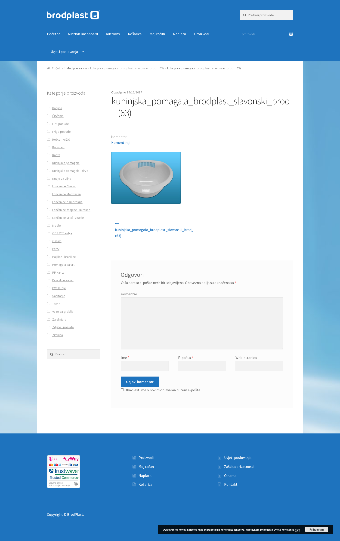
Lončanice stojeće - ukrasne (71, 210)
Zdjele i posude (63, 327)
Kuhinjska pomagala (66, 163)
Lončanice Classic (64, 186)
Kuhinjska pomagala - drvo (70, 171)
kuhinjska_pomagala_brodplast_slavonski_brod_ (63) (127, 68)
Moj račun (157, 33)
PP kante (58, 272)
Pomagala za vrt (63, 265)
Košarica (135, 33)
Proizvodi (201, 33)
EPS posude (60, 124)
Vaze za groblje (63, 311)
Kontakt (231, 484)
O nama (230, 475)
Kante (56, 155)
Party (55, 249)
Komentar (129, 294)
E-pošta (185, 357)
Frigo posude (61, 132)
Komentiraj (120, 142)
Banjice (57, 108)
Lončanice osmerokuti (67, 202)
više (297, 529)
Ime (125, 357)
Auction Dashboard (83, 33)
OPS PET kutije (62, 233)
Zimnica (57, 335)
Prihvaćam (316, 529)
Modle (56, 225)
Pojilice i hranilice (64, 257)
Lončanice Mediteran (66, 194)
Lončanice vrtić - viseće (68, 218)
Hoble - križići (61, 139)
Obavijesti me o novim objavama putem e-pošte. (162, 390)
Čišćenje (58, 116)
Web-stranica (246, 357)
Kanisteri (58, 147)
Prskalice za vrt (63, 280)
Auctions (113, 33)
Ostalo (57, 241)
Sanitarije (58, 296)
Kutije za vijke (61, 178)
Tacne (56, 304)
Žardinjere (59, 319)
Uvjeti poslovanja (64, 51)
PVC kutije (59, 288)
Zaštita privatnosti (239, 466)
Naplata (179, 33)
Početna (53, 33)
